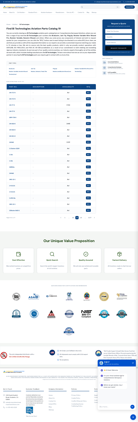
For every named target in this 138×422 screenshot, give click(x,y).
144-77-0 (12, 105)
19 (77, 217)
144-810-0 (12, 124)
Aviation (15, 24)
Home (5, 12)
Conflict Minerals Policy (79, 401)
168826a (11, 167)
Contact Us (81, 12)
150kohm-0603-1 (14, 210)
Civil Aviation (21, 12)
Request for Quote (119, 48)
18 (73, 217)
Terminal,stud (12, 74)
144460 (11, 142)
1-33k (11, 154)
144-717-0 (12, 92)
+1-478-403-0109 (130, 2)
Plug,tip (55, 68)
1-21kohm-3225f (14, 148)
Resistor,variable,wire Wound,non (62, 71)
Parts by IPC (70, 12)
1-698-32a (12, 198)
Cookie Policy (75, 398)
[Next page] (94, 217)
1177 (89, 217)
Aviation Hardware (46, 12)
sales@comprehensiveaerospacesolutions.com (108, 2)
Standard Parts (32, 12)
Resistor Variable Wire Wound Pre (84, 68)
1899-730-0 (12, 117)
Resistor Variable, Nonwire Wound (18, 71)
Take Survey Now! (31, 416)
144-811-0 (12, 136)
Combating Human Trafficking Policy (77, 405)
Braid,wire (12, 68)
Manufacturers (60, 12)
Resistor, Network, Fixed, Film (39, 71)
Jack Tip (33, 68)
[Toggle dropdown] (25, 12)
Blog (88, 12)
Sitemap (94, 12)
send (132, 407)
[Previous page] (60, 217)
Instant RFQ (129, 7)
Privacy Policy (75, 395)
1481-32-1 (12, 179)
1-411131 (12, 186)
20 (81, 217)
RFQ (88, 92)
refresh (133, 363)
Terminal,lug (78, 71)
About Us (12, 12)
